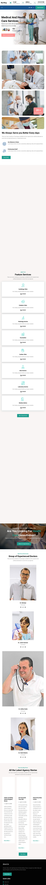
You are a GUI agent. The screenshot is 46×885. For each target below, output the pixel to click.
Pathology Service (23, 321)
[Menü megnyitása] (2, 7)
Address (28, 2)
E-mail (14, 2)
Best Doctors (23, 370)
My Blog (4, 3)
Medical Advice (23, 403)
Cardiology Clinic (23, 289)
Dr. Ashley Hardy (23, 709)
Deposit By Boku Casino (37, 798)
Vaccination (23, 337)
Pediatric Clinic (23, 305)
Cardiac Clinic (23, 354)
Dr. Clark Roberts (23, 753)
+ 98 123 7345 (40, 2)
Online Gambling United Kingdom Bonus (8, 799)
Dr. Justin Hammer (23, 642)
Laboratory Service (23, 387)
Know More (6, 840)
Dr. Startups (23, 603)
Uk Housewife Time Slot (22, 798)
